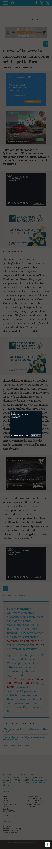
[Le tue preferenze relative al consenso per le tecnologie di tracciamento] (47, 844)
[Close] (42, 411)
